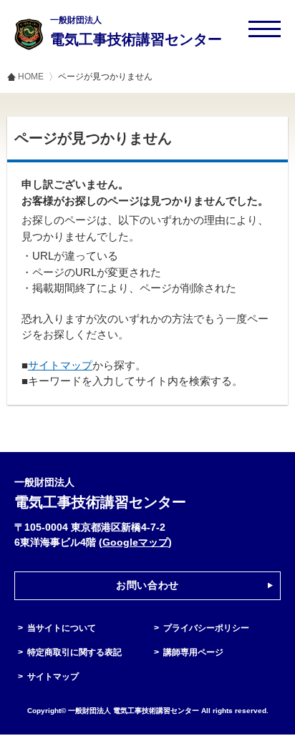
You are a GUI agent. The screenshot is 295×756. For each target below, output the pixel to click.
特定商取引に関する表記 (74, 652)
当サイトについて (61, 628)
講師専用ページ (193, 652)
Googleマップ (135, 542)
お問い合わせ (147, 585)
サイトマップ (60, 365)
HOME (31, 77)
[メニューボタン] (264, 29)
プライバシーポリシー (206, 628)
